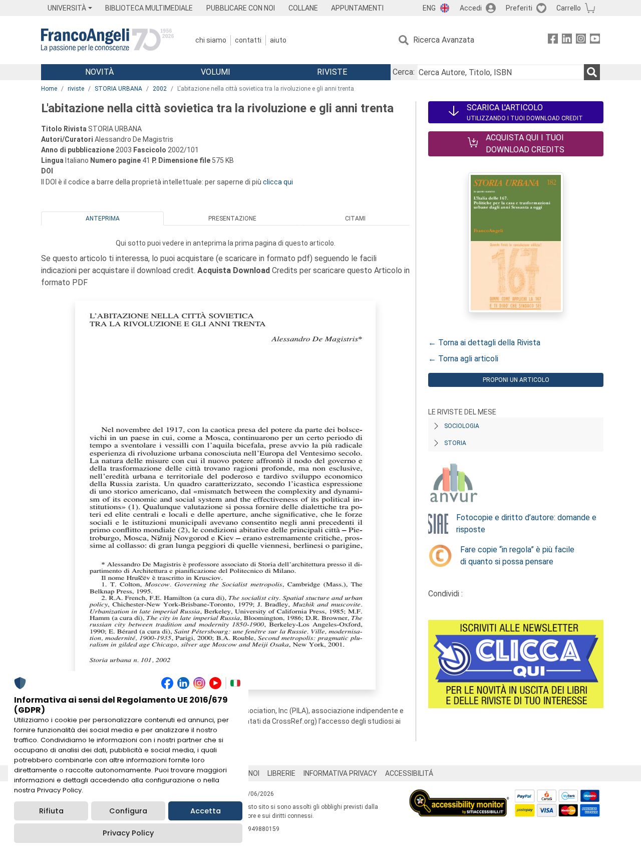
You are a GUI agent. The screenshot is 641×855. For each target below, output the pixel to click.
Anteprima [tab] (103, 218)
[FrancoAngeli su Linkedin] (567, 40)
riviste (76, 88)
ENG (429, 8)
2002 (160, 88)
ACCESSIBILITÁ (409, 773)
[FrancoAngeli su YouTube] (595, 40)
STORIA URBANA (118, 88)
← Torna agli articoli (463, 358)
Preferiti (519, 8)
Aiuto (278, 40)
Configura (128, 811)
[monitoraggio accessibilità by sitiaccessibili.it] (459, 795)
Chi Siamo (210, 40)
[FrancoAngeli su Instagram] (581, 40)
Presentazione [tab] (232, 218)
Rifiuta (51, 811)
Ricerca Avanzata (443, 40)
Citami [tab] (355, 218)
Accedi (471, 8)
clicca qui (278, 182)
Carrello (568, 8)
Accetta (205, 811)
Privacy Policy (128, 833)
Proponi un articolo (516, 379)
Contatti (248, 40)
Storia (455, 443)
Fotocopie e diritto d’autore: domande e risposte (526, 523)
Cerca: (404, 72)
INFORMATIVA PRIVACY (340, 773)
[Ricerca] (592, 72)
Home (49, 88)
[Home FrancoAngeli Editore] (107, 40)
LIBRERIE (281, 773)
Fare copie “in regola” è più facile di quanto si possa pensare (517, 555)
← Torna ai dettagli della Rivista (484, 342)
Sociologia (461, 426)
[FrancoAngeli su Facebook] (553, 40)
